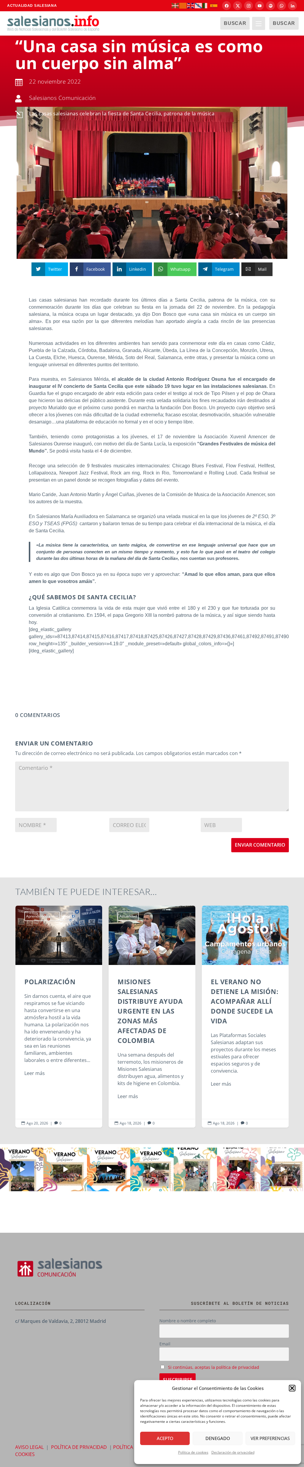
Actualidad (128, 916)
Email (164, 1344)
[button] (292, 1388)
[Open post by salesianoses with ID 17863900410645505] (238, 1169)
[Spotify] (270, 5)
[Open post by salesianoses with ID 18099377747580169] (195, 1169)
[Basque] (175, 5)
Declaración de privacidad (232, 1452)
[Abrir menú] (258, 23)
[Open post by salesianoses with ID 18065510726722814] (21, 1169)
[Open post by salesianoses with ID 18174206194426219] (152, 1169)
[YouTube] (259, 5)
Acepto (165, 1438)
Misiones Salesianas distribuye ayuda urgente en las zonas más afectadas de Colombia (152, 1016)
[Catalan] (183, 5)
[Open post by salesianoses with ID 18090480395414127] (65, 1169)
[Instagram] (248, 5)
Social (240, 916)
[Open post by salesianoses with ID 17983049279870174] (108, 1169)
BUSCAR (235, 23)
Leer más (34, 1073)
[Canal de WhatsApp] (281, 5)
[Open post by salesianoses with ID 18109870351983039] (282, 1169)
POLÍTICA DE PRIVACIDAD (79, 1447)
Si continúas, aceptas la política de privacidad (213, 1367)
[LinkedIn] (292, 5)
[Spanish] (214, 5)
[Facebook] (226, 5)
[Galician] (198, 5)
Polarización (58, 1016)
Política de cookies (193, 1452)
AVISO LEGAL (29, 1447)
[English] (191, 5)
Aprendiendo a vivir (42, 916)
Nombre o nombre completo (187, 1320)
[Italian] (206, 5)
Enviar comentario (260, 845)
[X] (237, 5)
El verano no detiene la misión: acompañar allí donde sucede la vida (245, 1016)
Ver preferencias (270, 1438)
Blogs (67, 916)
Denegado (217, 1438)
